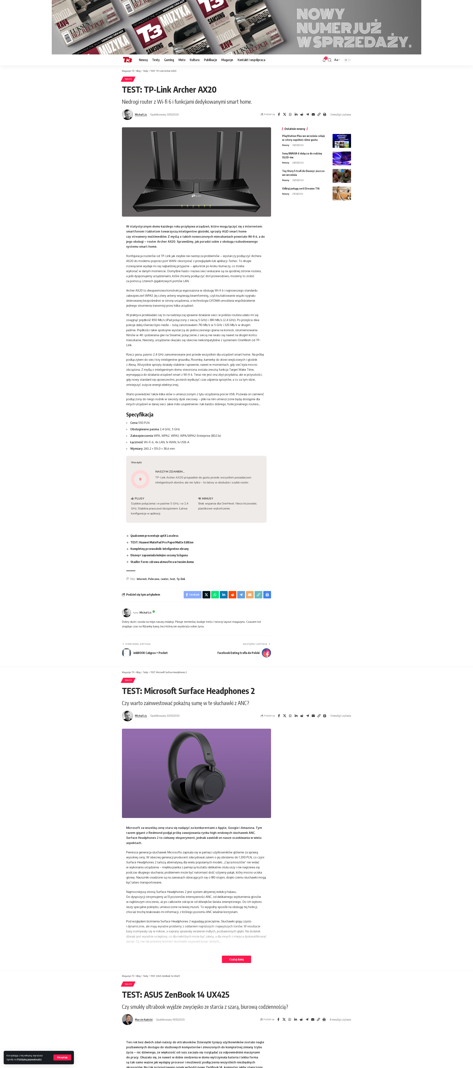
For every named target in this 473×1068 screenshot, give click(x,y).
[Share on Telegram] (307, 114)
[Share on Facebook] (278, 114)
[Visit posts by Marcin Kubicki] (127, 1019)
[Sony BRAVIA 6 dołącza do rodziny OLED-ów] (342, 158)
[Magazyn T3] (127, 60)
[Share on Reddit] (301, 114)
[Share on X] (284, 114)
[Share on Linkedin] (296, 114)
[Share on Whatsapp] (290, 114)
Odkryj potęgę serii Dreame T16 (301, 188)
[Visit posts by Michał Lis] (127, 114)
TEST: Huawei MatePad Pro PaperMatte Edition (161, 542)
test (172, 578)
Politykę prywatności (29, 1059)
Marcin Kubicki (144, 1019)
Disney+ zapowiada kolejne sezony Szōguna (159, 555)
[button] (62, 1057)
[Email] (313, 114)
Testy (128, 79)
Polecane (153, 578)
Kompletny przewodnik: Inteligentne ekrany (159, 549)
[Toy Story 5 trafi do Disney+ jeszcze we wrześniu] (342, 176)
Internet (142, 578)
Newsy (285, 145)
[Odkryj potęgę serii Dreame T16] (342, 193)
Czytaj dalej (236, 959)
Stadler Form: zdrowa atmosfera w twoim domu (162, 562)
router (165, 578)
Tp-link (180, 578)
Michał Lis (141, 114)
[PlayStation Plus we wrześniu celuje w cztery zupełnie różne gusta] (342, 141)
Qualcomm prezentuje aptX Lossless (154, 536)
